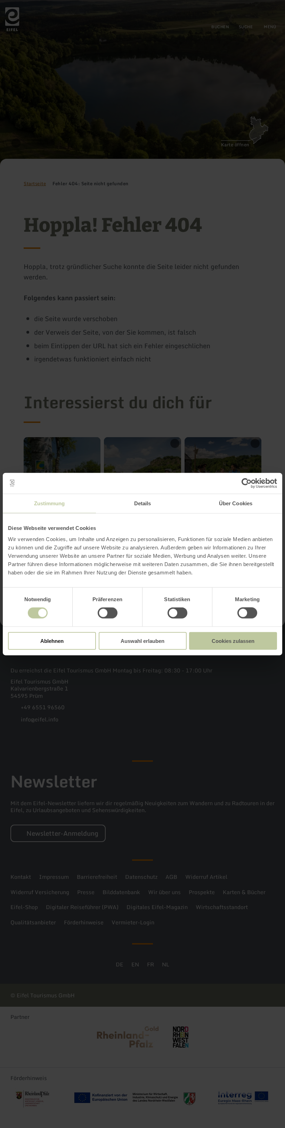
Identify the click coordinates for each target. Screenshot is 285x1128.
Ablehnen (52, 641)
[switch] (107, 613)
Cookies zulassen (233, 641)
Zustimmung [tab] (49, 503)
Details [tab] (142, 503)
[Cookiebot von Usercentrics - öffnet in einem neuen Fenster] (246, 483)
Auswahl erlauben (142, 641)
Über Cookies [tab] (235, 503)
